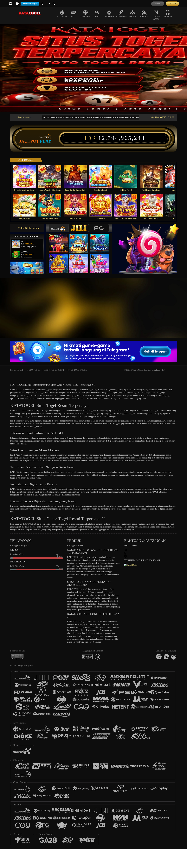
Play (45, 141)
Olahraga (109, 16)
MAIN (26, 176)
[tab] (59, 228)
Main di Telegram (31, 4)
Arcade (132, 16)
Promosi (168, 16)
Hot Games (62, 16)
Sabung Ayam (156, 17)
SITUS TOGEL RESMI (54, 370)
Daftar (172, 4)
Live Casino (85, 16)
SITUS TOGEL (17, 370)
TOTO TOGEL (33, 370)
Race (97, 16)
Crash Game (121, 16)
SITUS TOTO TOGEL (77, 370)
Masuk (157, 4)
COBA (60, 240)
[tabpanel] (93, 68)
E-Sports (144, 16)
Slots (73, 16)
